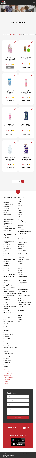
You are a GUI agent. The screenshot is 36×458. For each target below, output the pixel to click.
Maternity (6, 364)
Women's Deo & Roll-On (9, 287)
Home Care (21, 237)
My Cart (5, 381)
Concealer (6, 344)
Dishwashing (21, 229)
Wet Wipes (21, 271)
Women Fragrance (8, 353)
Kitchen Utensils (22, 254)
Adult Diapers (21, 284)
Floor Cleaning (21, 223)
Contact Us (6, 372)
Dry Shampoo (7, 312)
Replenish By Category (9, 259)
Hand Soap (6, 284)
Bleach (19, 227)
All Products (6, 34)
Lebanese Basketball (9, 274)
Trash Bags (21, 240)
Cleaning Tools (22, 250)
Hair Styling (6, 310)
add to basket (12, 42)
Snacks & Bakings (23, 289)
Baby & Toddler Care (23, 267)
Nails (4, 340)
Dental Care (6, 297)
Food (19, 299)
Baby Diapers (21, 269)
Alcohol (5, 200)
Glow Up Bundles (7, 221)
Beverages (21, 310)
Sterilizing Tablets (22, 276)
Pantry (5, 212)
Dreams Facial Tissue (8, 276)
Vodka (19, 317)
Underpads (21, 286)
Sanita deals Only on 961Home (8, 224)
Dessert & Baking (22, 291)
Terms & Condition (8, 373)
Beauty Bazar (6, 226)
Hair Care (6, 303)
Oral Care (20, 274)
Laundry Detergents (23, 222)
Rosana (20, 205)
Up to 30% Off (7, 237)
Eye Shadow (6, 338)
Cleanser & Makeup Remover (8, 318)
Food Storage (21, 257)
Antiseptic (20, 225)
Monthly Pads (7, 360)
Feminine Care (7, 271)
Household (6, 210)
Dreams (20, 203)
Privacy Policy (7, 375)
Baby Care (6, 202)
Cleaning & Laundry (8, 204)
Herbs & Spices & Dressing (24, 302)
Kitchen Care (21, 239)
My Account (6, 383)
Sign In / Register (8, 377)
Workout (5, 252)
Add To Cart (10, 67)
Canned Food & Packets (24, 304)
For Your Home (7, 255)
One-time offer (7, 230)
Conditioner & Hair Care (9, 306)
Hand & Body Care (8, 321)
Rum (19, 321)
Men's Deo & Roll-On (8, 295)
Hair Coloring (6, 304)
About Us (6, 370)
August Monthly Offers (9, 228)
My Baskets (6, 379)
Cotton (5, 282)
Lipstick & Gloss (7, 332)
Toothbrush (24, 34)
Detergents (21, 220)
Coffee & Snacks (7, 206)
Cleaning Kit (6, 263)
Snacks (19, 293)
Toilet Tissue (21, 208)
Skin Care (6, 316)
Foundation (6, 336)
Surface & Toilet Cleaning (24, 231)
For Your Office (7, 244)
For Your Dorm (7, 254)
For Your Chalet (7, 248)
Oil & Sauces (21, 306)
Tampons (5, 366)
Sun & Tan (5, 323)
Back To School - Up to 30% (9, 234)
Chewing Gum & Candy (24, 295)
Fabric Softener (22, 233)
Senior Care (6, 267)
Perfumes (5, 216)
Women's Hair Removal (9, 291)
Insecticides (21, 246)
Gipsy (19, 199)
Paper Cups (21, 244)
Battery (20, 248)
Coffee (19, 312)
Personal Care (7, 214)
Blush (4, 342)
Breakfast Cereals (22, 300)
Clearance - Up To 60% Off (9, 198)
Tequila (20, 319)
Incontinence (6, 362)
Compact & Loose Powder (10, 347)
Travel (5, 250)
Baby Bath (20, 272)
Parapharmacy (22, 280)
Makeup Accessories (8, 345)
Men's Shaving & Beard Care (10, 293)
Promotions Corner (8, 219)
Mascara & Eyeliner (8, 334)
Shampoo (5, 308)
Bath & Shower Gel (15, 34)
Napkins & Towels (22, 242)
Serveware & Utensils (23, 259)
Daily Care (6, 358)
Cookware (20, 263)
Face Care (6, 327)
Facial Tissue (21, 197)
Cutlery (20, 255)
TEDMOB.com (29, 454)
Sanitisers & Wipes (22, 282)
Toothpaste (31, 34)
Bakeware (20, 261)
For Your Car (6, 246)
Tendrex (20, 201)
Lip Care (5, 325)
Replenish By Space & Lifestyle (9, 241)
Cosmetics (6, 208)
